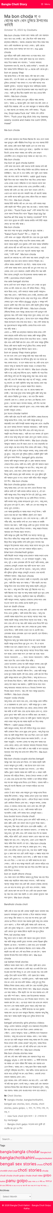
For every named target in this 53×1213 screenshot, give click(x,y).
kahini (2, 1181)
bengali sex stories (14, 1103)
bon (28, 1103)
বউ (26, 1185)
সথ (42, 1185)
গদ (34, 1107)
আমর (33, 1181)
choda (34, 1103)
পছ (21, 1186)
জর (10, 1185)
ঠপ (12, 1186)
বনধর (32, 1186)
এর (36, 1181)
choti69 (3, 1171)
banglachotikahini (33, 1099)
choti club (12, 1171)
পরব (23, 1185)
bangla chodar (15, 1099)
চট (51, 1181)
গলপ (47, 1181)
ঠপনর (38, 1107)
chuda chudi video (34, 1175)
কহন (30, 1107)
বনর (5, 1111)
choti (47, 1164)
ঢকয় (43, 1107)
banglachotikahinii (43, 1158)
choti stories (30, 1170)
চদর (7, 1185)
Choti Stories (14, 1095)
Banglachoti (45, 1152)
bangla (6, 1152)
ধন (47, 1107)
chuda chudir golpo (15, 1175)
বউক (29, 1186)
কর (41, 1181)
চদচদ (3, 1186)
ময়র (39, 1186)
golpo (47, 1175)
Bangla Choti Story (14, 4)
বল (35, 1185)
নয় (19, 1186)
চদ (1, 1185)
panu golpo (19, 1107)
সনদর (44, 1186)
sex (30, 1181)
